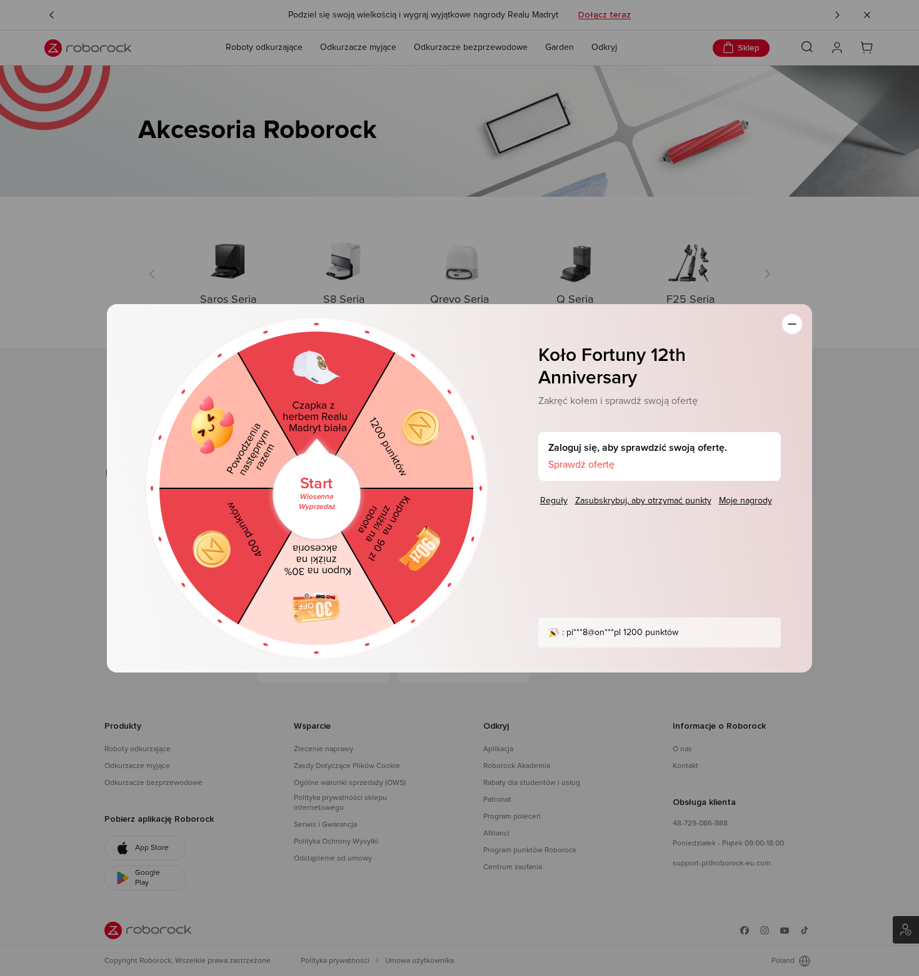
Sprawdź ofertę (581, 465)
